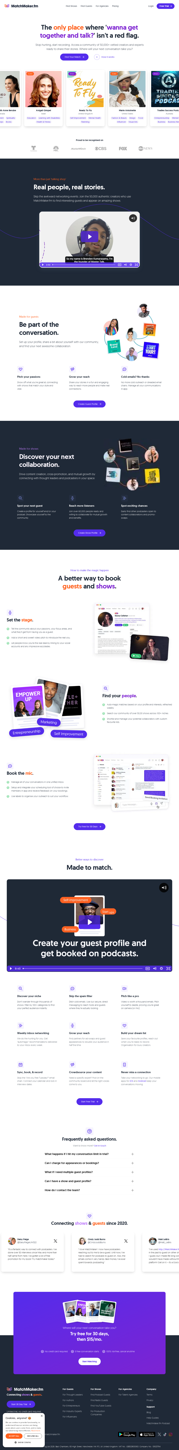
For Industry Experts (72, 1411)
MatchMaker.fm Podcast (158, 1423)
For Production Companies (98, 1413)
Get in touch (100, 1145)
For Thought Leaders (73, 1394)
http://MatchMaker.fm (102, 1249)
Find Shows (71, 6)
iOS (131, 1081)
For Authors (68, 1400)
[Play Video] (42, 264)
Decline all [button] (33, 1436)
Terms (149, 1394)
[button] (24, 1442)
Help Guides (153, 1417)
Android (142, 1081)
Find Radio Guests (99, 1400)
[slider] (84, 264)
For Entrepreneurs (71, 1405)
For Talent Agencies (128, 1394)
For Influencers (70, 1416)
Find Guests (86, 6)
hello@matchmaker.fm (49, 1434)
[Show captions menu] (120, 264)
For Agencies (102, 6)
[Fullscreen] (136, 264)
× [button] (42, 1416)
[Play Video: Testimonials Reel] (89, 236)
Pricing (115, 6)
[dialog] (24, 1430)
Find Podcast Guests (100, 1394)
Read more (35, 1430)
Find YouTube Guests (101, 1405)
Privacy (150, 1400)
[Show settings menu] (131, 264)
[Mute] (125, 264)
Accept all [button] (14, 1436)
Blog (149, 1412)
